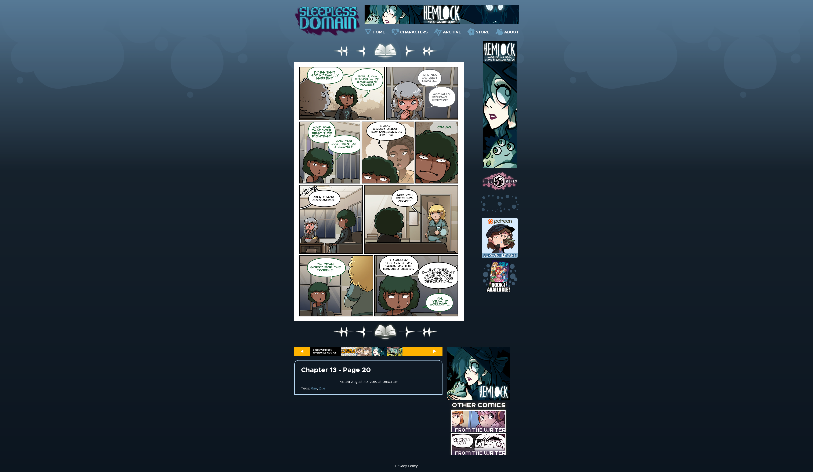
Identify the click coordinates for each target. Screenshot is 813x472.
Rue (314, 388)
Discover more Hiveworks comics (325, 351)
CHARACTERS (414, 32)
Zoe (322, 388)
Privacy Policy (406, 466)
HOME (379, 32)
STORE (482, 32)
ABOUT (511, 32)
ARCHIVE (452, 32)
